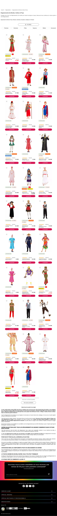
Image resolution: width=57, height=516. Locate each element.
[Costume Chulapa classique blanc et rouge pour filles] (6, 101)
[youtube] (30, 486)
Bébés (44, 28)
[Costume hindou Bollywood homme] (6, 68)
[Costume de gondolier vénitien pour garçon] (39, 68)
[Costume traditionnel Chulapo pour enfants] (39, 201)
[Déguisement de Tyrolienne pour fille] (6, 135)
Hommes (16, 28)
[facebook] (23, 486)
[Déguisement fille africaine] (6, 35)
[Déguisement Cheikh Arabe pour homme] (39, 135)
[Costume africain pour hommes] (6, 301)
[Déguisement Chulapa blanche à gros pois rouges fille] (23, 35)
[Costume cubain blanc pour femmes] (39, 168)
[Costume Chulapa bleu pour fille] (6, 234)
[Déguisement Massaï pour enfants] (39, 101)
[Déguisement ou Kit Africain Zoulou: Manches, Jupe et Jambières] (6, 334)
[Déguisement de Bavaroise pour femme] (23, 201)
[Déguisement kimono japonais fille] (39, 35)
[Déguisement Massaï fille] (23, 101)
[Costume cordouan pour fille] (6, 201)
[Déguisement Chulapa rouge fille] (23, 135)
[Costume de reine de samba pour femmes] (39, 234)
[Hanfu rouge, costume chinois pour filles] (23, 68)
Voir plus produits (28, 402)
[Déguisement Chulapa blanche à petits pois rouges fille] (39, 334)
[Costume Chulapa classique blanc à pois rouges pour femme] (6, 168)
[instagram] (27, 486)
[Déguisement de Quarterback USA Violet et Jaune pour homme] (23, 267)
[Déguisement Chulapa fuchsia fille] (6, 267)
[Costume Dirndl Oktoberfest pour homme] (39, 301)
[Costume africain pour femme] (39, 267)
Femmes (6, 28)
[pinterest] (33, 486)
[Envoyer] (48, 474)
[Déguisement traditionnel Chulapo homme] (23, 301)
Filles (25, 28)
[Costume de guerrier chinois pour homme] (23, 234)
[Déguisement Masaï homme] (23, 367)
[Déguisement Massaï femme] (6, 367)
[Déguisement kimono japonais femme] (23, 334)
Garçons (35, 28)
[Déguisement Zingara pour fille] (23, 168)
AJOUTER (11, 63)
